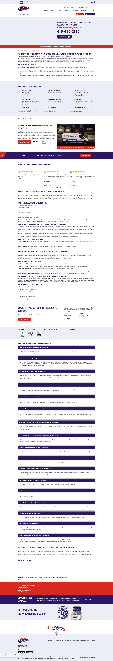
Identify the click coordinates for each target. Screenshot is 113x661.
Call (90, 14)
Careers (63, 7)
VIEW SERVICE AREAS (25, 319)
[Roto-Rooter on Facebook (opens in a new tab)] (85, 657)
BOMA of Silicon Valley (50, 332)
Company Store (75, 640)
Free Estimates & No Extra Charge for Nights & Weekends (56, 46)
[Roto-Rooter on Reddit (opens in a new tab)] (81, 657)
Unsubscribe (46, 658)
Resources (73, 7)
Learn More (88, 599)
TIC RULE (72, 658)
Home (19, 50)
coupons (44, 143)
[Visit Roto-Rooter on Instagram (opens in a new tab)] (93, 307)
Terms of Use (60, 658)
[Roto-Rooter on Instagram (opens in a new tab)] (92, 657)
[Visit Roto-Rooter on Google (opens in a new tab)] (89, 307)
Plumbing (53, 10)
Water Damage (84, 10)
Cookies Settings (39, 658)
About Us (69, 640)
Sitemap (88, 640)
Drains (60, 10)
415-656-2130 (68, 31)
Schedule (81, 14)
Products (64, 640)
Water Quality (75, 10)
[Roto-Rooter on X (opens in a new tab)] (87, 657)
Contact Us (68, 7)
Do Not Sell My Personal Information (26, 658)
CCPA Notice (66, 658)
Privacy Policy (53, 658)
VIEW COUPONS (86, 156)
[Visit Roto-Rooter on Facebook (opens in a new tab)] (91, 307)
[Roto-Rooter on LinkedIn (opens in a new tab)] (94, 657)
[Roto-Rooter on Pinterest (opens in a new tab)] (89, 657)
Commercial (67, 10)
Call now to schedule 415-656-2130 (24, 591)
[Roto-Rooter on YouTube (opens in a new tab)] (83, 657)
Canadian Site (83, 640)
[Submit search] (93, 7)
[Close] (20, 655)
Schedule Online (63, 37)
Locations (46, 10)
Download (92, 2)
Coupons (92, 10)
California (30, 50)
